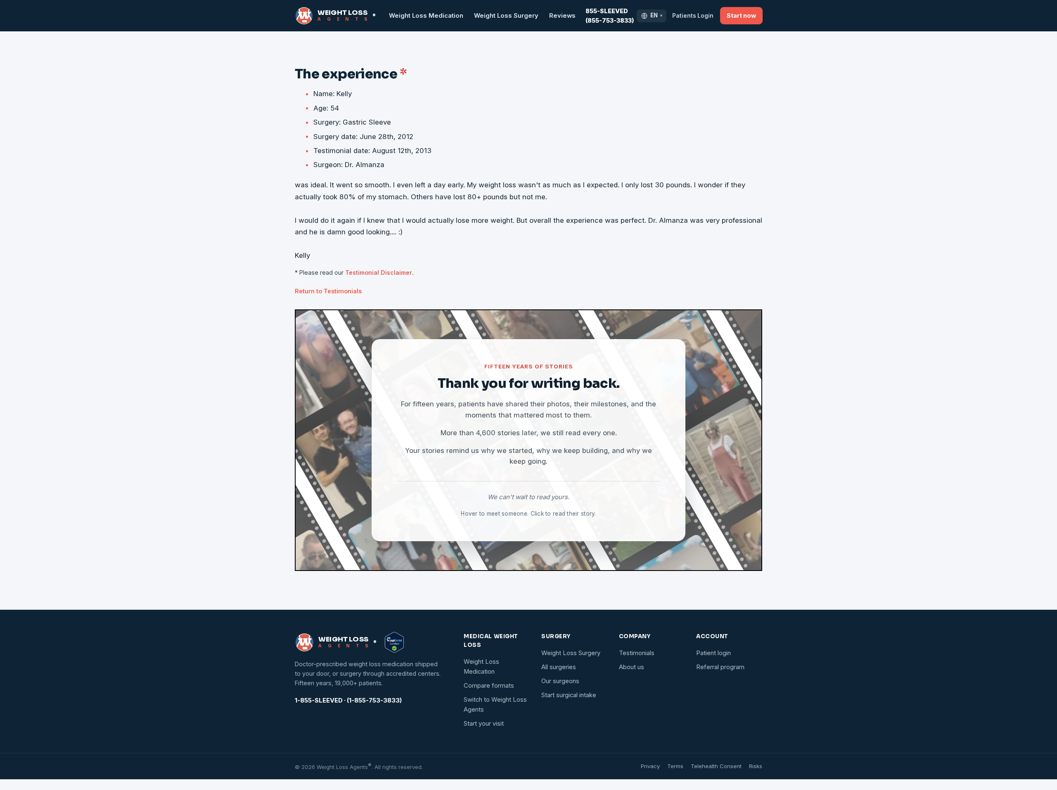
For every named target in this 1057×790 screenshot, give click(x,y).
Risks (755, 766)
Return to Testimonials (328, 291)
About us (631, 667)
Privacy (650, 766)
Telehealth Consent (716, 766)
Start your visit (484, 723)
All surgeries (558, 667)
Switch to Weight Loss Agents (495, 704)
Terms (675, 766)
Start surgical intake (568, 695)
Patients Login (692, 15)
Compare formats (489, 685)
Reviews (562, 15)
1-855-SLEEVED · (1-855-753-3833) (348, 700)
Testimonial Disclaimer (378, 272)
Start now (741, 15)
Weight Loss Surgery (506, 15)
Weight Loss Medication (426, 15)
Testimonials (636, 653)
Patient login (713, 653)
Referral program (720, 667)
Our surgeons (560, 681)
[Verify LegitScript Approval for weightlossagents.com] (394, 642)
